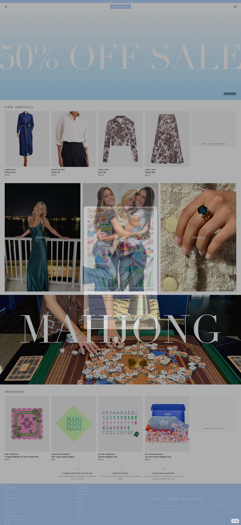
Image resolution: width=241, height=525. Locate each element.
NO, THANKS (120, 319)
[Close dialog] (155, 203)
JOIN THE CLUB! (120, 313)
